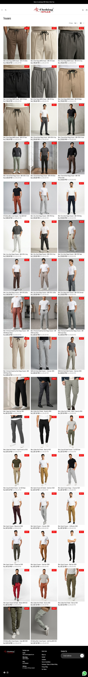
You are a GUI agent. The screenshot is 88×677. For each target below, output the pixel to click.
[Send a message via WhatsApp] (84, 673)
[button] (76, 23)
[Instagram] (7, 672)
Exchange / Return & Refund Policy (49, 664)
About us (44, 654)
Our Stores (44, 669)
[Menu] (2, 10)
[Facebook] (4, 672)
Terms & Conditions (46, 662)
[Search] (6, 10)
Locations (44, 659)
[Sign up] (82, 655)
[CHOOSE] (27, 56)
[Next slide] (27, 43)
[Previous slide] (6, 43)
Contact (43, 657)
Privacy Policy (45, 667)
